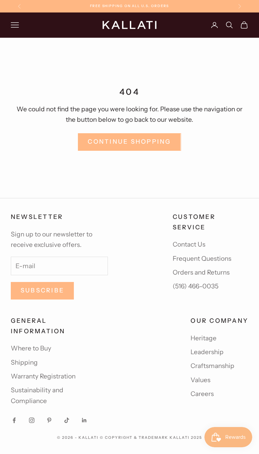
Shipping (24, 362)
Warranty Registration (43, 376)
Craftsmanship (212, 366)
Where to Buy (31, 348)
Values (200, 380)
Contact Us (189, 244)
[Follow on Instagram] (31, 420)
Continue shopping (129, 141)
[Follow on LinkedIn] (84, 420)
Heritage (204, 338)
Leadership (207, 352)
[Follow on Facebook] (14, 420)
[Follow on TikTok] (66, 420)
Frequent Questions (202, 258)
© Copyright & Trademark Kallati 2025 (151, 437)
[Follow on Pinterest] (49, 420)
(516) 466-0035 (196, 286)
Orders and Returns (201, 272)
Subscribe (42, 290)
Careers (202, 394)
